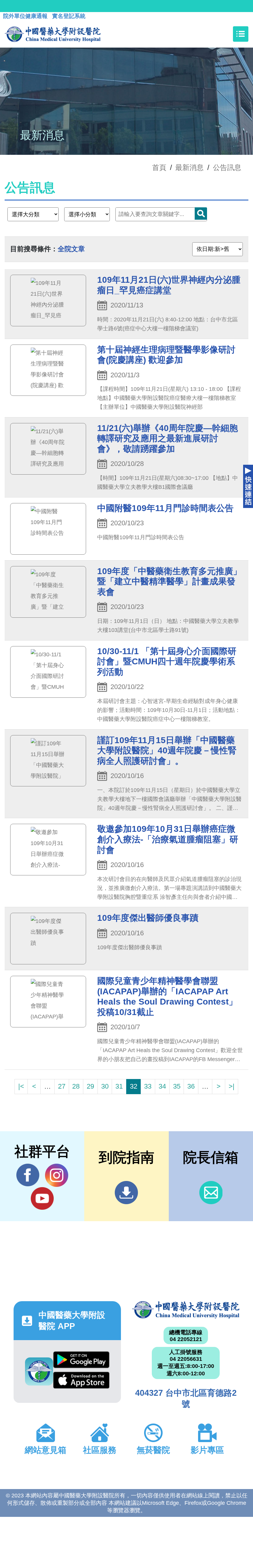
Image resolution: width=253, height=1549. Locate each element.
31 (119, 1086)
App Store (81, 1382)
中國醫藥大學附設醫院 (185, 1309)
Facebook (27, 1175)
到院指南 (126, 1192)
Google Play (81, 1361)
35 (176, 1086)
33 (147, 1086)
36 (191, 1086)
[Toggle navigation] (240, 34)
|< (21, 1086)
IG (56, 1175)
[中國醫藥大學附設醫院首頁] (53, 34)
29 (90, 1086)
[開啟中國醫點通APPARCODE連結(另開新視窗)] (39, 1371)
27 (61, 1086)
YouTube (42, 1198)
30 (105, 1086)
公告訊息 (227, 167)
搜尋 (201, 213)
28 (76, 1086)
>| (231, 1086)
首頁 (159, 167)
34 (162, 1086)
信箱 (210, 1192)
